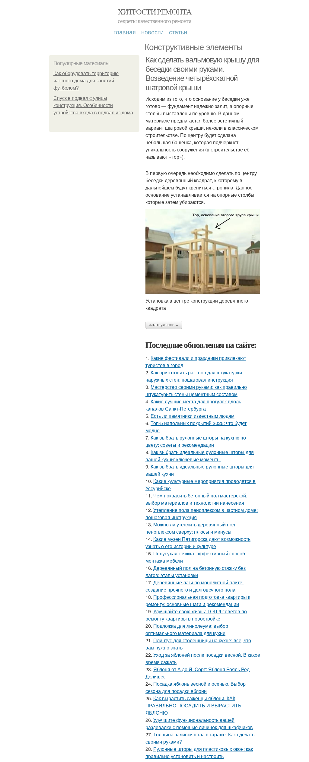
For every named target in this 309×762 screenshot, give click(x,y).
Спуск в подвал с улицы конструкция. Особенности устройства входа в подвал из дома (93, 105)
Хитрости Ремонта (154, 11)
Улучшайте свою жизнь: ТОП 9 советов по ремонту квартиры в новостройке (196, 615)
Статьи (178, 31)
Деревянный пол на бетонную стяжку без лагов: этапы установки (195, 571)
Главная (124, 31)
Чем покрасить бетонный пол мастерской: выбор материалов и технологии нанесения (196, 499)
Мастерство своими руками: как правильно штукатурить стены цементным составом (196, 390)
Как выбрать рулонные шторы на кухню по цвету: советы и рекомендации (195, 441)
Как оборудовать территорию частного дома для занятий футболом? (86, 80)
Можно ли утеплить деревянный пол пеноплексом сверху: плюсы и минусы (190, 528)
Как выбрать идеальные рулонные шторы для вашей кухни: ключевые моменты (199, 456)
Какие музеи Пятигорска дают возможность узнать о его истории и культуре (197, 542)
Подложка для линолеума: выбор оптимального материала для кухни (186, 629)
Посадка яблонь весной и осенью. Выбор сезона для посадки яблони (195, 687)
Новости (152, 31)
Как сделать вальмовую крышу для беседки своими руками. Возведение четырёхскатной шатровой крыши (202, 73)
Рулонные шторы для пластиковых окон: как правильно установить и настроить (199, 752)
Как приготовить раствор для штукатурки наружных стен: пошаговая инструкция (193, 376)
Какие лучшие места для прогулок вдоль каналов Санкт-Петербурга (193, 405)
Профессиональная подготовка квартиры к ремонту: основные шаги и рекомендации (197, 600)
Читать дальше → (164, 325)
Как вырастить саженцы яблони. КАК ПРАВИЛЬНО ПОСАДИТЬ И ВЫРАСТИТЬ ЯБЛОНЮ (193, 705)
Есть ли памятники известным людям (192, 415)
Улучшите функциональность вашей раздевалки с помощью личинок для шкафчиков (199, 723)
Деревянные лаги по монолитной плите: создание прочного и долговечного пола (194, 586)
